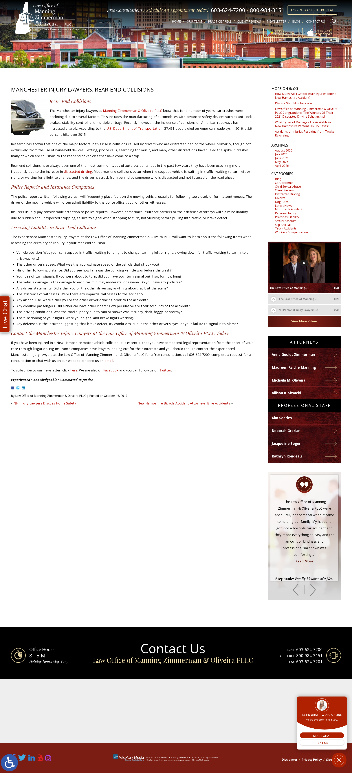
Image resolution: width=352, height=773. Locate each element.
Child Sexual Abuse (288, 187)
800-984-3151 (267, 10)
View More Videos (304, 321)
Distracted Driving (287, 194)
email (108, 360)
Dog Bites (282, 202)
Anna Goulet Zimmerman (293, 354)
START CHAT (322, 736)
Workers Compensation (291, 232)
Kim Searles (282, 417)
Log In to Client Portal (312, 10)
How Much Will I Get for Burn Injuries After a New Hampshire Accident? (305, 96)
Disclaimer (289, 760)
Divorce (280, 198)
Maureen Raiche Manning (294, 367)
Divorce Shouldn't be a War (293, 103)
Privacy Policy (312, 760)
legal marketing (174, 760)
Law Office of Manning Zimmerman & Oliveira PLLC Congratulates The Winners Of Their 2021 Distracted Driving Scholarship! (306, 112)
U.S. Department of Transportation (134, 128)
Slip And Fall (283, 225)
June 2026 (282, 158)
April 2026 (282, 166)
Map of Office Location (176, 711)
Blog (296, 21)
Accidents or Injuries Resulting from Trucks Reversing (304, 133)
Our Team (194, 21)
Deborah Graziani (286, 430)
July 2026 (281, 154)
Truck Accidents (286, 228)
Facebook (110, 370)
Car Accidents (284, 183)
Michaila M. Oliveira (288, 380)
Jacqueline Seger (286, 443)
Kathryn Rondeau (287, 456)
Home (176, 21)
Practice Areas (219, 21)
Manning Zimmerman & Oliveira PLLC (132, 110)
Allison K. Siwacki (286, 393)
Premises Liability (287, 217)
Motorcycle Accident (288, 209)
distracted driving (78, 171)
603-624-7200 (228, 10)
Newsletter (276, 21)
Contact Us (315, 21)
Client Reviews (249, 21)
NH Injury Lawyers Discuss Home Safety (45, 403)
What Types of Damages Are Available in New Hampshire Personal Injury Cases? (303, 124)
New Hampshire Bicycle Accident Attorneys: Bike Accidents (184, 403)
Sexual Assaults (285, 221)
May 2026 (281, 162)
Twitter (165, 370)
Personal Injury (285, 213)
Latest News (283, 206)
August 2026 (283, 150)
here (73, 370)
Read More (304, 548)
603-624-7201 (309, 661)
